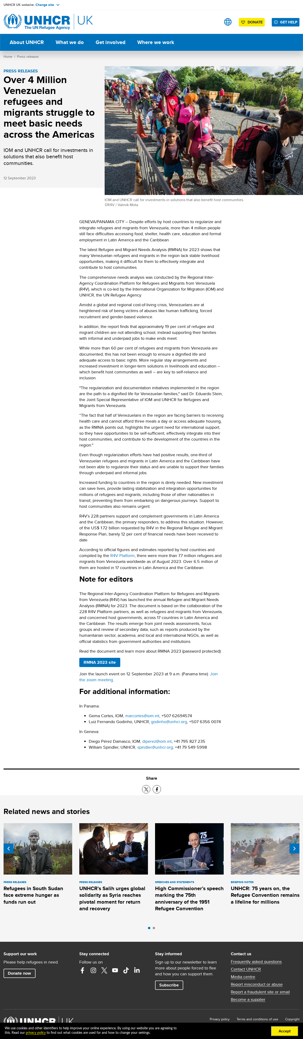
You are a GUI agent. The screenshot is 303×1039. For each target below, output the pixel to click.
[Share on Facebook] (157, 789)
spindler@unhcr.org (155, 747)
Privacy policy (220, 1019)
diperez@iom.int (157, 741)
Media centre (243, 976)
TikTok (126, 970)
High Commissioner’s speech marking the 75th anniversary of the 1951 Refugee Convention (189, 898)
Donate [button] (255, 22)
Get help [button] (288, 22)
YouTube (115, 970)
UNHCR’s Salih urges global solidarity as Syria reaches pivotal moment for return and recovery (112, 898)
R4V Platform (122, 555)
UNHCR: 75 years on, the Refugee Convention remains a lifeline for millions (265, 895)
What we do (70, 42)
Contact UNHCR (246, 969)
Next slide (294, 848)
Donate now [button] (19, 973)
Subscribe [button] (169, 985)
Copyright (292, 1019)
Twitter (104, 970)
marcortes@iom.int (142, 716)
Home (8, 56)
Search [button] (213, 22)
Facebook (82, 970)
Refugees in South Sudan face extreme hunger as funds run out (33, 895)
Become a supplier (248, 999)
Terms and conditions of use (257, 1019)
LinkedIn (137, 970)
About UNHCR (27, 42)
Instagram (93, 970)
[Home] (37, 22)
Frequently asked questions (256, 961)
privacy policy (36, 1033)
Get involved (110, 42)
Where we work (155, 42)
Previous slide (8, 848)
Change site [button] (45, 4)
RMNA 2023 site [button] (102, 662)
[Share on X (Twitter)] (146, 789)
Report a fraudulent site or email (260, 992)
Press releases (28, 56)
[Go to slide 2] (155, 929)
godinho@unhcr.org (169, 722)
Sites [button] (228, 22)
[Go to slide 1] (150, 929)
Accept (285, 1031)
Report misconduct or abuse (257, 984)
